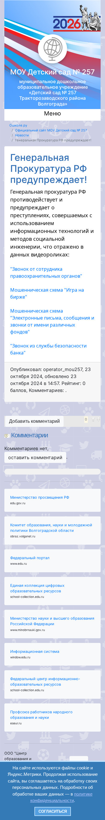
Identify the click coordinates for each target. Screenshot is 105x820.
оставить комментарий (35, 457)
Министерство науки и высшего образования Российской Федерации (52, 621)
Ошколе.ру (18, 125)
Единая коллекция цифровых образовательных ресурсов (37, 588)
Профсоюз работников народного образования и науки (41, 715)
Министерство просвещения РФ (39, 497)
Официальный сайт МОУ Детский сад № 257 (51, 130)
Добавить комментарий (34, 421)
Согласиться (52, 811)
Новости (22, 135)
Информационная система (34, 651)
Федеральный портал (30, 558)
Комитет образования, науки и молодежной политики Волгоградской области (51, 528)
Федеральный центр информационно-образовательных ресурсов (45, 682)
